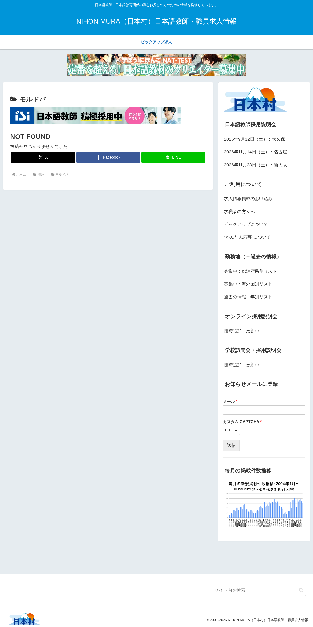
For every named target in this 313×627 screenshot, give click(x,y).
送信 (231, 445)
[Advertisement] (156, 556)
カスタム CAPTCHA (242, 422)
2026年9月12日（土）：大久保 (254, 139)
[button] (301, 590)
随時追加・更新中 (241, 330)
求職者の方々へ (239, 211)
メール (230, 401)
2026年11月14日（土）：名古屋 (255, 151)
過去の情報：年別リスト (248, 297)
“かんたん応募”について (247, 237)
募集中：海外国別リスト (248, 284)
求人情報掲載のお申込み (248, 198)
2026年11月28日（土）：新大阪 (255, 164)
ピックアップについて (246, 224)
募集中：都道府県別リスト (250, 271)
